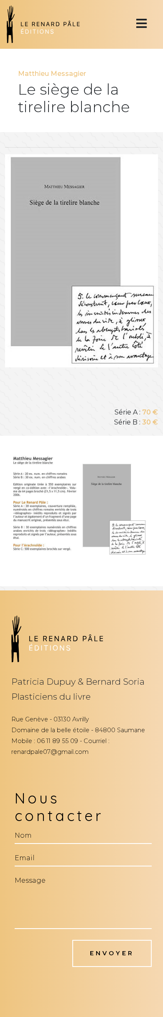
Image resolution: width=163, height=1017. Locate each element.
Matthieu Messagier (52, 74)
